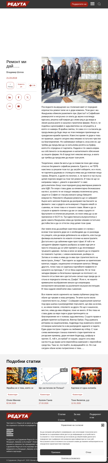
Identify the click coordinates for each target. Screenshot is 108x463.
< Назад (10, 85)
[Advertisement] (54, 31)
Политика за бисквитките (70, 458)
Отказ (88, 452)
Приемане (55, 452)
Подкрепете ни (79, 4)
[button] (102, 425)
